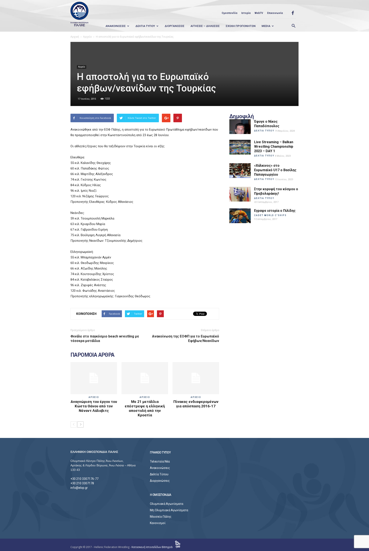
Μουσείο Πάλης (160, 516)
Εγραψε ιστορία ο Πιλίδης (275, 211)
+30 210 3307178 (82, 483)
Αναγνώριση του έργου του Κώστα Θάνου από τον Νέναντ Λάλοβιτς (94, 406)
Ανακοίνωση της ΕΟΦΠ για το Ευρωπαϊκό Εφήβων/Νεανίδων (185, 338)
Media (266, 26)
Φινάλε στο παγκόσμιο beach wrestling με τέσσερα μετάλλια (104, 338)
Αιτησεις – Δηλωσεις (205, 26)
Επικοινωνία (275, 13)
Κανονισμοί (157, 523)
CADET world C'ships (270, 215)
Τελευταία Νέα (160, 461)
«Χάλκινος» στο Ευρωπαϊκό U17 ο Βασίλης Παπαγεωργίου (275, 170)
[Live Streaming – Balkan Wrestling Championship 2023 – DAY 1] (240, 147)
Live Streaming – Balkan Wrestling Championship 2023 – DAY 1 (273, 146)
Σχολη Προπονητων (241, 26)
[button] (293, 26)
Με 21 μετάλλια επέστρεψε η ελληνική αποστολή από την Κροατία (145, 408)
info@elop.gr (79, 487)
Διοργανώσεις (160, 480)
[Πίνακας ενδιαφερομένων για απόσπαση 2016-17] (196, 378)
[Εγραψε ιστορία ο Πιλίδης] (240, 215)
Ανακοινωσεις (115, 26)
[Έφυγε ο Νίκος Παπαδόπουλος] (240, 126)
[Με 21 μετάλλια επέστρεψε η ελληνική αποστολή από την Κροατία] (145, 378)
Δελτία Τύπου (159, 474)
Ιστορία (245, 13)
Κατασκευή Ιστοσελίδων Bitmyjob (152, 547)
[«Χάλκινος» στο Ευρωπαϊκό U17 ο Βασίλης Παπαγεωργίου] (240, 170)
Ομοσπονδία (229, 13)
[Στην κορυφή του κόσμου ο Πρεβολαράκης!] (240, 194)
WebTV (259, 13)
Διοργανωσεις (174, 26)
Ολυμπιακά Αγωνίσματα (166, 503)
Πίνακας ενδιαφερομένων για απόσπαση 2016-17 (195, 403)
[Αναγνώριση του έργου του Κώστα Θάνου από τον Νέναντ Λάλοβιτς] (93, 378)
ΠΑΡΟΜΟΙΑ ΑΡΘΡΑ (92, 355)
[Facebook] (293, 13)
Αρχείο (81, 67)
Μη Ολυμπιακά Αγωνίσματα (169, 510)
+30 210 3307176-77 (84, 478)
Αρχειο (94, 397)
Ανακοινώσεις (160, 468)
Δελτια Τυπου (145, 26)
